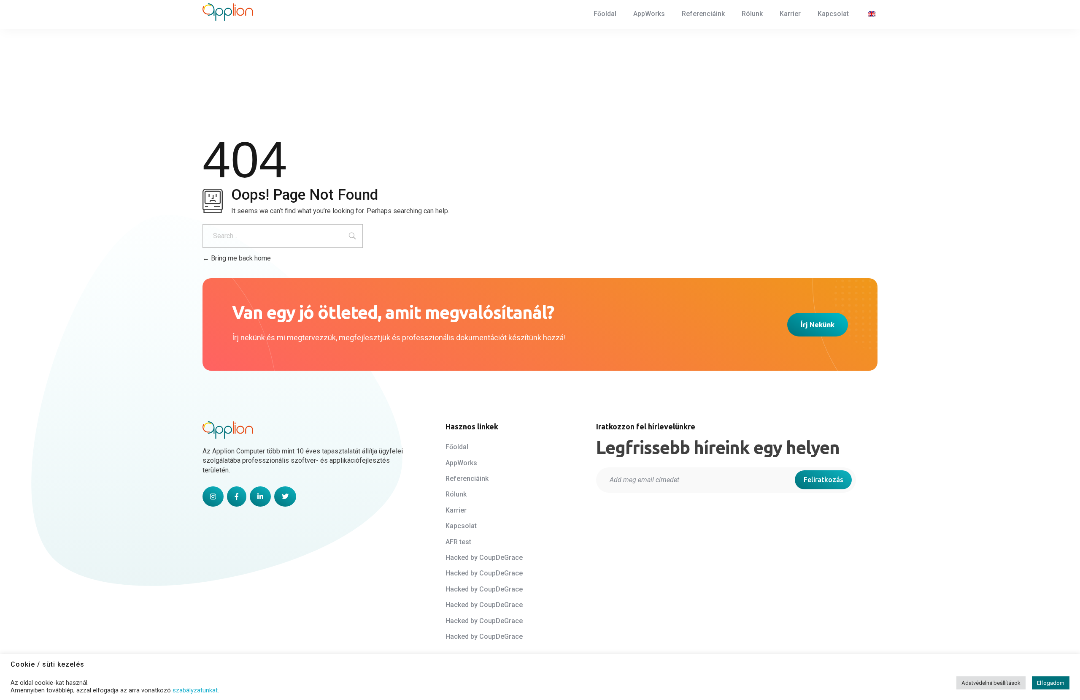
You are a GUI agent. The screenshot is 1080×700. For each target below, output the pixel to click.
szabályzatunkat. (196, 690)
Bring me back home (240, 258)
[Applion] (227, 12)
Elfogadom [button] (1050, 683)
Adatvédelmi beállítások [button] (991, 683)
